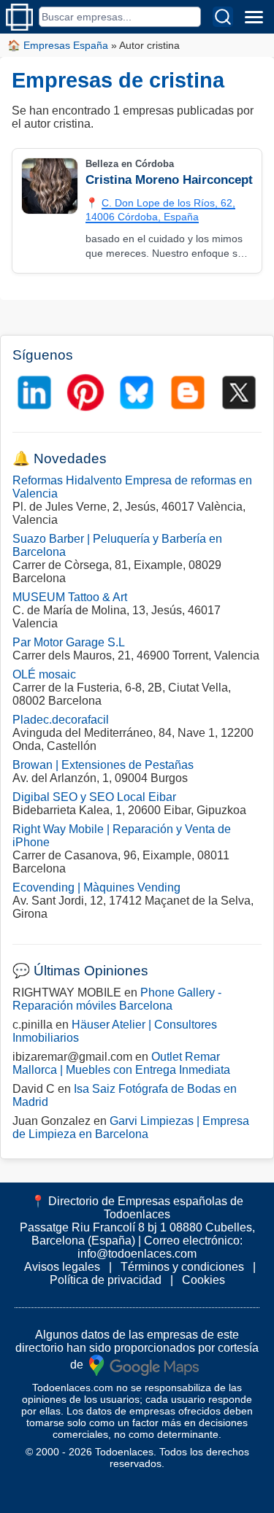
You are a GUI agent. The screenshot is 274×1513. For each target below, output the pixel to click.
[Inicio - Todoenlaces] (19, 17)
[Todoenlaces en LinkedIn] (34, 392)
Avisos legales (62, 1267)
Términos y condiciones (182, 1267)
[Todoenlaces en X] (239, 392)
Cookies (203, 1280)
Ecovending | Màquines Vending (96, 887)
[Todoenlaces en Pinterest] (85, 392)
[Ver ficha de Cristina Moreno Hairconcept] (49, 186)
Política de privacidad (105, 1280)
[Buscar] (223, 17)
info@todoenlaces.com (137, 1253)
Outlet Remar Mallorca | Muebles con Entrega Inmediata (121, 1063)
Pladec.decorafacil (60, 719)
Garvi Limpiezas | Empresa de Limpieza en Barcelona (130, 1127)
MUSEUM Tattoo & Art (69, 597)
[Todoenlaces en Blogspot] (188, 392)
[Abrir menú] (253, 16)
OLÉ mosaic (44, 674)
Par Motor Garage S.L (68, 642)
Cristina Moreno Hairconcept (169, 180)
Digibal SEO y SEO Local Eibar (94, 797)
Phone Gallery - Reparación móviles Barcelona (116, 999)
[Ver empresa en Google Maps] (144, 1364)
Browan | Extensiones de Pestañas (103, 765)
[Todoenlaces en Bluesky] (137, 392)
